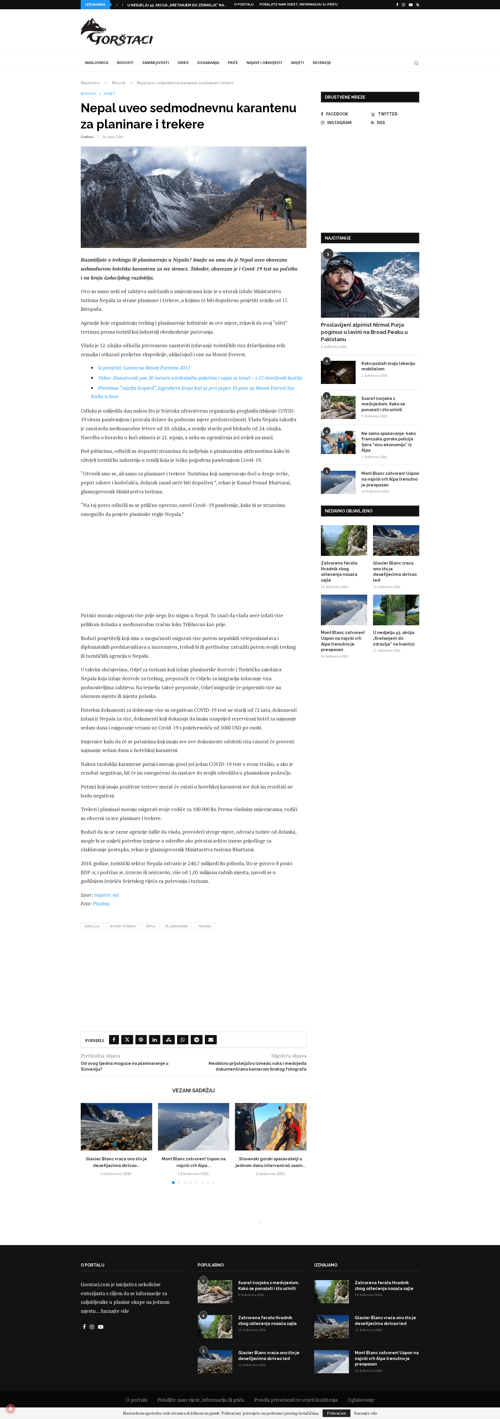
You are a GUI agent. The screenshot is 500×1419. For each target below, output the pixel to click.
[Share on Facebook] (114, 1039)
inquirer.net (106, 895)
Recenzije (322, 62)
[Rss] (417, 4)
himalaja (92, 926)
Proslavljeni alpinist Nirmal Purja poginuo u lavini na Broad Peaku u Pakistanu (364, 332)
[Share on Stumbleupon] (169, 1039)
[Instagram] (403, 4)
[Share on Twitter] (127, 1039)
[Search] (416, 63)
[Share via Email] (211, 1039)
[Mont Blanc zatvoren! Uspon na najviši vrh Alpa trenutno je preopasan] (193, 1126)
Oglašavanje (361, 1399)
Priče (233, 62)
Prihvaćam (336, 1413)
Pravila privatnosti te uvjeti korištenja (296, 1399)
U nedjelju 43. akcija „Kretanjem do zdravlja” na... (177, 5)
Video (183, 62)
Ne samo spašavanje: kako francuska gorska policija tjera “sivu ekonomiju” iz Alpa (388, 442)
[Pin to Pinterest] (141, 1039)
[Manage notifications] (10, 1408)
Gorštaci (87, 137)
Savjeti (297, 62)
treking (205, 926)
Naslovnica (96, 62)
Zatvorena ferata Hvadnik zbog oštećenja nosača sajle (339, 571)
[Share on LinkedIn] (154, 1039)
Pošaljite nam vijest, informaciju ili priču (299, 4)
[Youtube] (411, 4)
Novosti (125, 62)
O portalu (244, 4)
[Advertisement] (314, 31)
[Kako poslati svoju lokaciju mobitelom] (338, 372)
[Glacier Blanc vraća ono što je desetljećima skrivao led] (116, 1126)
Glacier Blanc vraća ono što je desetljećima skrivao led (395, 571)
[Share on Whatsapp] (182, 1039)
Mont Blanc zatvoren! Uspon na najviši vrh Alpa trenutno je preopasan (390, 479)
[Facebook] (397, 4)
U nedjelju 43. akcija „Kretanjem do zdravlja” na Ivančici (394, 638)
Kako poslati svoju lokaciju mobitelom (388, 366)
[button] (117, 4)
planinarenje (177, 926)
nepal (151, 926)
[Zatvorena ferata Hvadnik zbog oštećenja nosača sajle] (344, 540)
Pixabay (101, 903)
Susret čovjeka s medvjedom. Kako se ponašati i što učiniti (383, 404)
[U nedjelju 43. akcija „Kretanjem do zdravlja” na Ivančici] (396, 610)
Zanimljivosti (155, 62)
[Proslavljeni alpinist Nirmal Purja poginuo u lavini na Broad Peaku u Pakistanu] (370, 285)
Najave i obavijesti (264, 62)
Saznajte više (115, 1311)
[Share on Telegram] (197, 1039)
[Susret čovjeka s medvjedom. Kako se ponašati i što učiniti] (338, 407)
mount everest (123, 926)
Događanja (208, 62)
